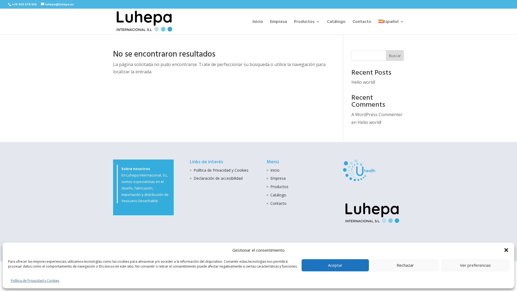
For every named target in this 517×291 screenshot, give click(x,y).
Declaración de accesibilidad (218, 178)
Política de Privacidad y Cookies (35, 280)
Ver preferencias (475, 265)
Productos (304, 22)
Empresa (278, 22)
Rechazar (405, 265)
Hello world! (363, 82)
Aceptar (335, 265)
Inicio (258, 22)
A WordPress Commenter (377, 114)
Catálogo (336, 22)
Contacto (361, 22)
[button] (506, 250)
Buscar (395, 55)
